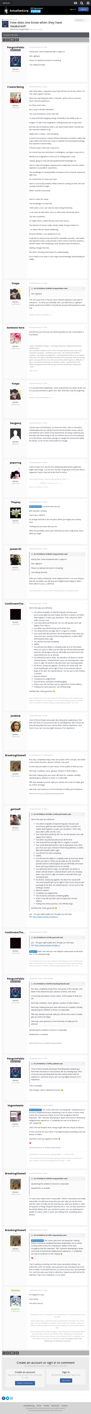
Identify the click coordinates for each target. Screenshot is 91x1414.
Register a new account (25, 1383)
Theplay (15, 502)
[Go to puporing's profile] (15, 473)
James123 (15, 549)
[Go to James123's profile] (15, 559)
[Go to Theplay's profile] (15, 513)
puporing (15, 462)
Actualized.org (29, 1405)
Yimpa (15, 283)
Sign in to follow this (10, 19)
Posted (38, 47)
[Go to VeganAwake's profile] (15, 1116)
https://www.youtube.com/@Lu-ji (45, 917)
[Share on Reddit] (11, 1398)
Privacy (46, 1405)
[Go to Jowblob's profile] (15, 726)
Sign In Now (66, 1380)
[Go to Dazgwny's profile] (15, 434)
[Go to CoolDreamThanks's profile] (15, 614)
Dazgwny (15, 423)
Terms (38, 1405)
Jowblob (15, 715)
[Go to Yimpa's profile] (15, 294)
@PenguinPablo (35, 507)
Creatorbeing (15, 86)
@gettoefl (33, 951)
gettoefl (15, 809)
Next (12, 40)
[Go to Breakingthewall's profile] (15, 766)
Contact (64, 1405)
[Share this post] (85, 47)
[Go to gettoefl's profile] (15, 820)
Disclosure (55, 1405)
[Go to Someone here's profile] (15, 338)
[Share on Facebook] (3, 1398)
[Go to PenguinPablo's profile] (5, 24)
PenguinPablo (23, 29)
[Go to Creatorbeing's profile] (15, 97)
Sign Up (83, 9)
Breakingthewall (15, 755)
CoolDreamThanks (16, 603)
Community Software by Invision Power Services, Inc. (45, 1410)
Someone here (15, 327)
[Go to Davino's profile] (15, 1301)
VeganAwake (15, 1105)
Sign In (72, 9)
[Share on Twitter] (7, 1398)
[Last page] (17, 39)
